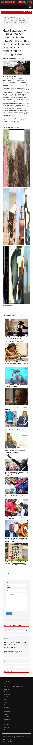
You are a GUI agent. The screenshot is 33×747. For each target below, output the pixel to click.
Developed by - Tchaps (8, 741)
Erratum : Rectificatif (9, 647)
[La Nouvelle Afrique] (16, 2)
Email (8, 587)
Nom (8, 582)
